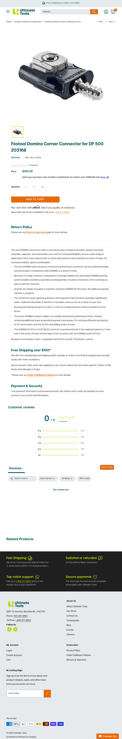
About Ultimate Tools (77, 606)
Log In (9, 650)
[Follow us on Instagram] (15, 629)
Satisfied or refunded (81, 558)
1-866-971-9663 (61, 212)
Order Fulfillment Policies (79, 655)
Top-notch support (20, 577)
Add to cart (35, 199)
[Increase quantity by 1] (42, 187)
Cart (8, 660)
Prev (101, 22)
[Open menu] (8, 11)
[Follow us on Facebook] (9, 629)
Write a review (107, 467)
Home (9, 22)
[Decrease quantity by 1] (25, 187)
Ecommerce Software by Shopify (21, 737)
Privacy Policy (73, 650)
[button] (61, 431)
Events (70, 630)
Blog (69, 625)
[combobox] (65, 11)
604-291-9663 (21, 616)
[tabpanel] (61, 501)
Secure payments (79, 577)
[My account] (106, 12)
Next (111, 22)
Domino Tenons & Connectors (28, 22)
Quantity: (15, 187)
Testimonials (73, 621)
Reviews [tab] (16, 468)
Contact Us (72, 616)
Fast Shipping (16, 558)
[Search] (94, 11)
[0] (113, 12)
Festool (15, 158)
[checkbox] (84, 479)
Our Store (71, 611)
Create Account (14, 655)
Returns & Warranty (76, 660)
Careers (71, 634)
